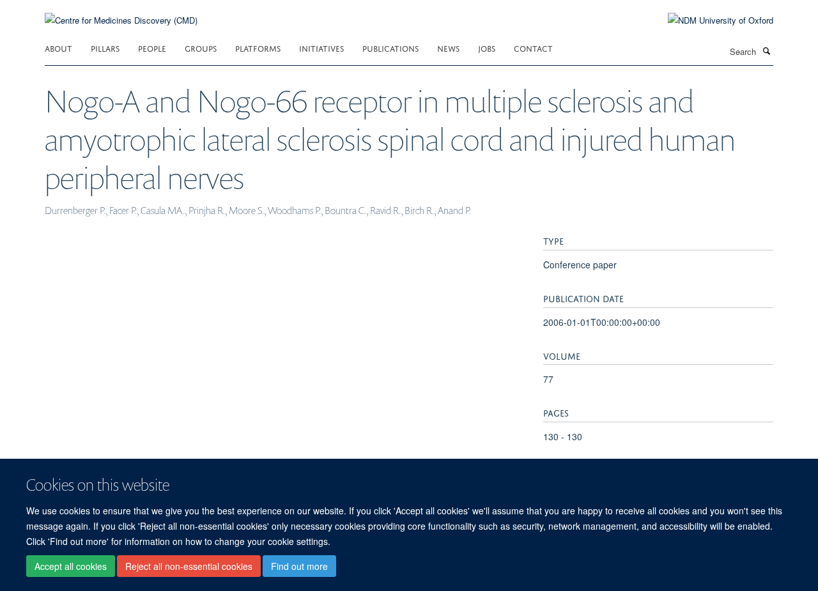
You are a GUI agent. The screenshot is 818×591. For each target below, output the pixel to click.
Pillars (105, 48)
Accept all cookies (71, 566)
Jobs (486, 48)
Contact (533, 48)
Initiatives (321, 48)
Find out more (299, 566)
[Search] (766, 50)
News (448, 48)
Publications (390, 48)
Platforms (258, 48)
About (58, 48)
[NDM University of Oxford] (711, 20)
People (152, 48)
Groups (201, 48)
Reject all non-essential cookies (188, 566)
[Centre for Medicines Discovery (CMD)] (121, 12)
